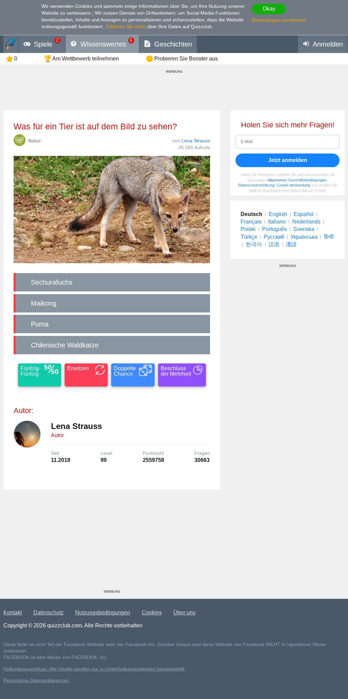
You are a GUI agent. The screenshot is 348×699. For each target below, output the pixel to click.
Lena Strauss (195, 140)
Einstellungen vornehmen (279, 20)
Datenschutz (48, 612)
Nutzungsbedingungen (102, 612)
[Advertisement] (111, 542)
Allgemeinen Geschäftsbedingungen (297, 180)
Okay (269, 9)
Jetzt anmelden (287, 160)
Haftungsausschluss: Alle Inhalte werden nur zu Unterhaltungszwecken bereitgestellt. (94, 668)
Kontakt (12, 612)
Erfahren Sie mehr (126, 26)
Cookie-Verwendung (293, 185)
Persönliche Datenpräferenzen (36, 680)
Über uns (184, 612)
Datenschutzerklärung (256, 185)
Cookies (152, 612)
